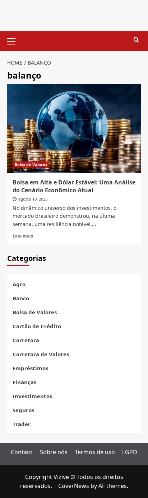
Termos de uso (95, 452)
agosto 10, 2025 (32, 199)
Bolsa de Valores (31, 164)
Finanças (24, 382)
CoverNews (73, 486)
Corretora (26, 340)
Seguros (23, 410)
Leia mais (23, 236)
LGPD (129, 452)
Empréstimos (30, 368)
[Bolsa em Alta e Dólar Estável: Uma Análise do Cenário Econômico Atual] (74, 128)
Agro (19, 284)
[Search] (136, 40)
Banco (21, 298)
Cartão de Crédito (37, 326)
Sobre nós (54, 452)
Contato (22, 452)
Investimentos (32, 396)
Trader (22, 424)
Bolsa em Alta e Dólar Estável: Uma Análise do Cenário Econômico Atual (74, 186)
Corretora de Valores (41, 354)
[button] (14, 40)
